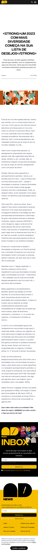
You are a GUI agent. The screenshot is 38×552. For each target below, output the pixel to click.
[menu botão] (35, 2)
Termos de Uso (19, 470)
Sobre (5, 523)
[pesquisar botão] (32, 2)
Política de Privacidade (27, 527)
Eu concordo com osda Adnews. (16, 470)
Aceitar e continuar (19, 548)
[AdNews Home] (4, 2)
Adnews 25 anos (8, 527)
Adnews (3, 75)
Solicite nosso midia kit (28, 523)
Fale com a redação (9, 531)
